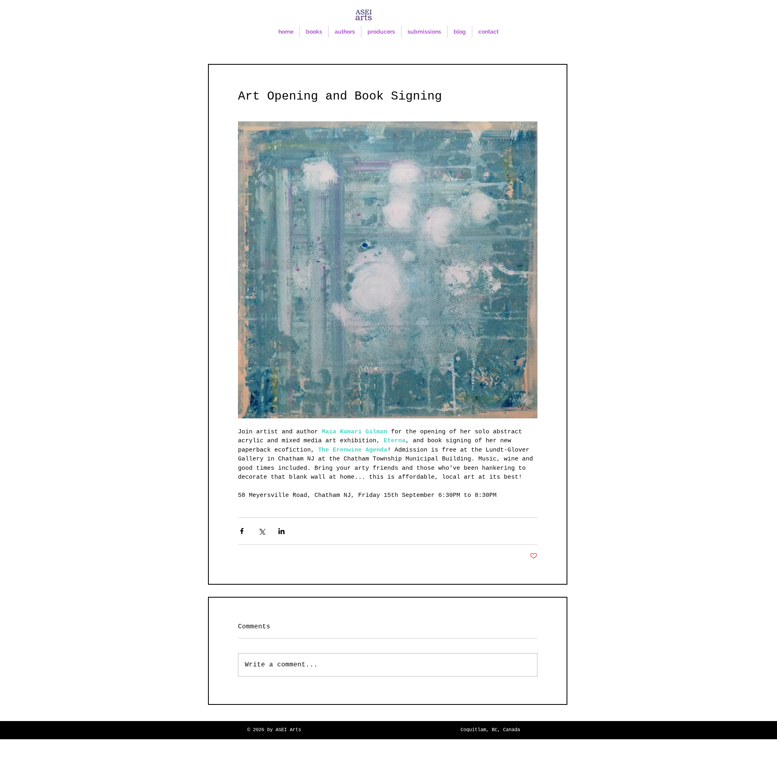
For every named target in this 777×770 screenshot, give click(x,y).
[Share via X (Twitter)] (261, 531)
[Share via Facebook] (242, 531)
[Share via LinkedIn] (281, 531)
